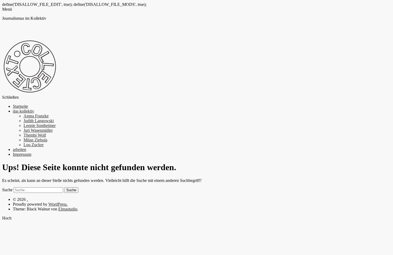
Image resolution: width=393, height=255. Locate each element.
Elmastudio (67, 209)
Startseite (20, 106)
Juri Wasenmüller (38, 130)
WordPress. (58, 204)
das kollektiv (23, 111)
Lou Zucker (34, 144)
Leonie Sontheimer (40, 125)
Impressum (22, 154)
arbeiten (19, 149)
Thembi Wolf (35, 135)
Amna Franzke (36, 116)
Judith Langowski (39, 120)
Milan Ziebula (35, 140)
